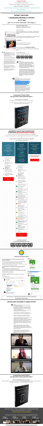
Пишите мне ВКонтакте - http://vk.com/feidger (35, 156)
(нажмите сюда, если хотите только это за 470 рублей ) (21, 11)
